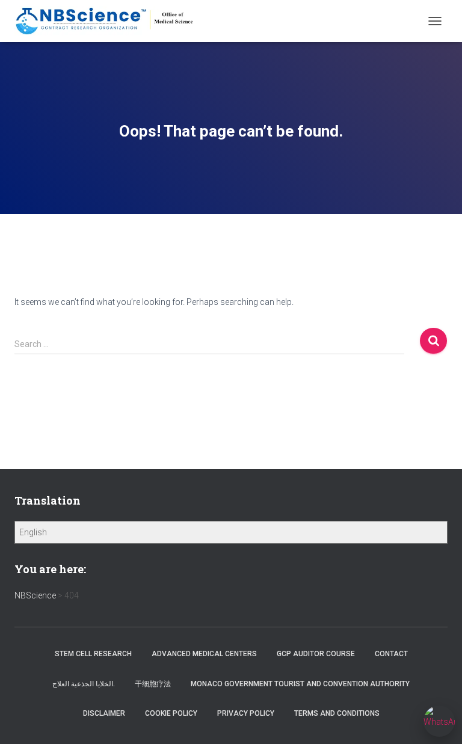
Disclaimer (104, 713)
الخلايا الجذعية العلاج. (83, 684)
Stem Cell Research (93, 654)
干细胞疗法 (153, 684)
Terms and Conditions (337, 713)
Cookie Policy (171, 713)
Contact (391, 654)
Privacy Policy (245, 713)
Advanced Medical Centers (204, 654)
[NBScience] (109, 21)
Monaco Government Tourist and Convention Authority (300, 684)
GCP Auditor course (316, 654)
